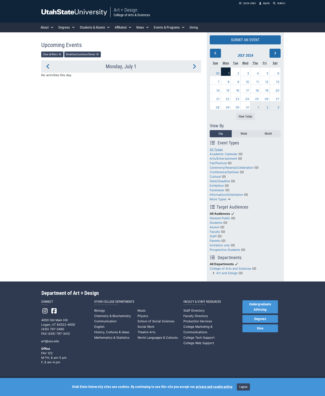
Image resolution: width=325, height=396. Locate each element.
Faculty (215, 232)
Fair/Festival (218, 163)
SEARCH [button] (281, 3)
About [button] (45, 27)
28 (217, 107)
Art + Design (125, 10)
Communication (105, 321)
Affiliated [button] (121, 27)
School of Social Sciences (155, 321)
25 (257, 99)
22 (227, 99)
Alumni (214, 227)
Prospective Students (225, 250)
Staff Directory (194, 310)
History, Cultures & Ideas (111, 332)
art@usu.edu (50, 341)
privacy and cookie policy (214, 387)
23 (237, 99)
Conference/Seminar (224, 172)
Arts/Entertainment (223, 158)
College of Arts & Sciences (132, 15)
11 (257, 82)
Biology (99, 310)
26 (266, 99)
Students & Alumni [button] (92, 27)
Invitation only (220, 245)
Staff (213, 236)
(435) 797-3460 (52, 329)
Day (221, 133)
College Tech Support (199, 337)
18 (257, 90)
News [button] (140, 27)
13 (277, 82)
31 (247, 107)
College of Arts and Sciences (230, 268)
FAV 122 (47, 353)
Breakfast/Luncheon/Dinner (81, 54)
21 (217, 99)
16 (237, 90)
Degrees (260, 319)
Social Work (145, 326)
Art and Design (227, 273)
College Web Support (198, 343)
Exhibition (217, 185)
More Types (218, 199)
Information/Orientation (226, 194)
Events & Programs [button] (167, 27)
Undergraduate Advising (260, 307)
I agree (243, 387)
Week (244, 133)
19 (266, 90)
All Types (216, 149)
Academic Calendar (224, 154)
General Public (220, 218)
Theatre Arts (146, 332)
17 (247, 90)
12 (266, 82)
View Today (245, 116)
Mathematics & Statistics (111, 337)
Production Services (197, 321)
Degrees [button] (64, 27)
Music (141, 310)
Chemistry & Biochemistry (112, 316)
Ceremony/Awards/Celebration (232, 167)
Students (216, 223)
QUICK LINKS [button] (249, 3)
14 (217, 90)
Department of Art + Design (70, 293)
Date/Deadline (220, 181)
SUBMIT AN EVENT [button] (245, 40)
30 (217, 73)
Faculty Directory (195, 316)
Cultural (215, 176)
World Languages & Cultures (157, 337)
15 (227, 90)
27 (277, 99)
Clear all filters (50, 54)
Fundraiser (217, 190)
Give (260, 328)
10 (247, 82)
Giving (194, 27)
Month (268, 133)
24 (247, 99)
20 (277, 90)
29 (227, 107)
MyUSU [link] (266, 3)
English (99, 326)
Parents (215, 241)
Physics (142, 316)
